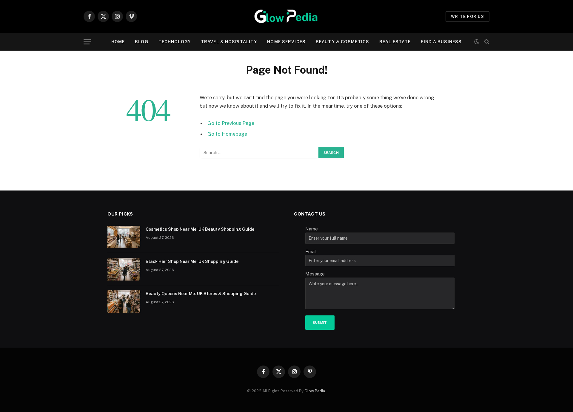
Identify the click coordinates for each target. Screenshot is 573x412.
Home (118, 41)
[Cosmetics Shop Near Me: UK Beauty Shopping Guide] (123, 237)
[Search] (486, 42)
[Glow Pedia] (286, 16)
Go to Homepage (227, 134)
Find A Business (441, 41)
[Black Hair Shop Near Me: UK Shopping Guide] (123, 269)
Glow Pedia (314, 391)
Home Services (286, 41)
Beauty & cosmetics (342, 41)
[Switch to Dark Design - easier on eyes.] (476, 41)
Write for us (467, 16)
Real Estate (395, 41)
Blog (141, 41)
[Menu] (87, 42)
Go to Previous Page (230, 123)
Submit (320, 322)
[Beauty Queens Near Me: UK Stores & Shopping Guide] (123, 301)
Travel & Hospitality (229, 41)
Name (311, 228)
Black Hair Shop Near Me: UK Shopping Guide (192, 261)
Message (315, 273)
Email (311, 251)
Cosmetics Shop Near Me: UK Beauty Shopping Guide (200, 229)
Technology (174, 41)
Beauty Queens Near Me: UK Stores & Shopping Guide (201, 293)
